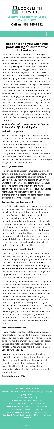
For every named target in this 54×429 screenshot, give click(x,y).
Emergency (16, 409)
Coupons (27, 409)
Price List (28, 412)
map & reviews (29, 395)
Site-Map (38, 412)
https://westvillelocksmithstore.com (27, 401)
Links (46, 412)
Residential (18, 406)
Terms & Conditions (14, 412)
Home (9, 406)
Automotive (42, 406)
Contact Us (37, 409)
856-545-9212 (33, 24)
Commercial (30, 406)
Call (28, 425)
